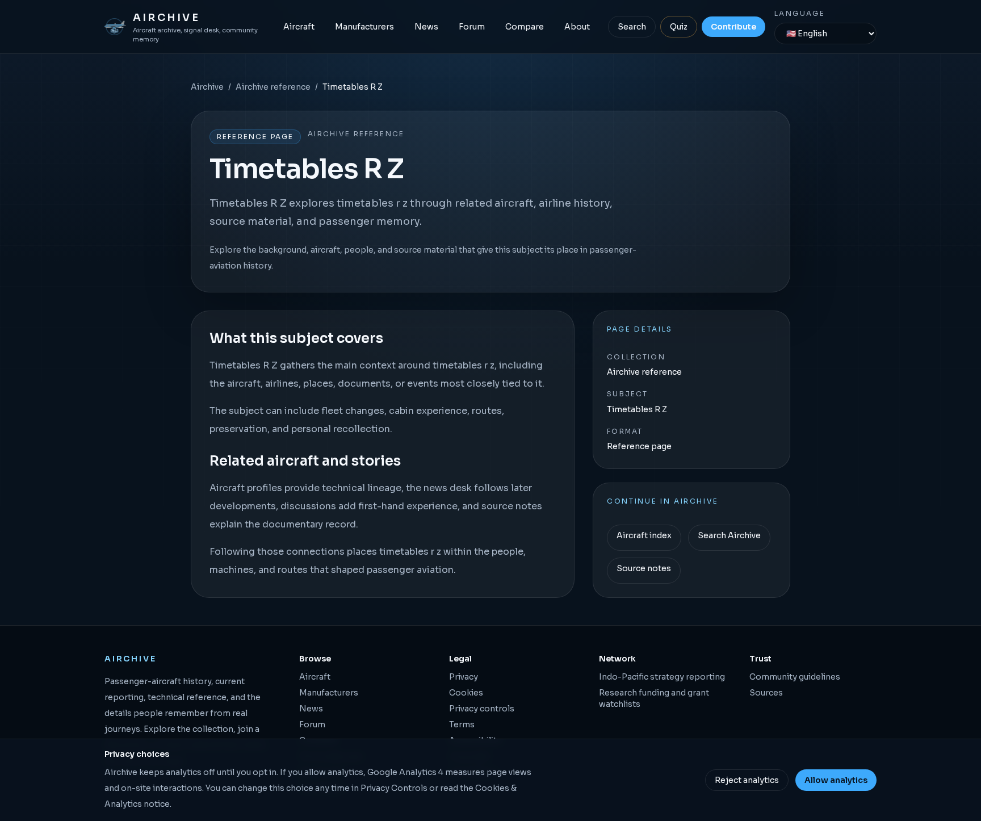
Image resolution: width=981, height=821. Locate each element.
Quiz (678, 27)
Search (632, 27)
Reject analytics (747, 780)
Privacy (463, 677)
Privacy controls (481, 708)
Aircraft (299, 27)
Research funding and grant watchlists (654, 698)
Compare (524, 27)
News (426, 27)
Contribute (733, 27)
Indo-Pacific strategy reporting (662, 677)
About (577, 27)
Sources (766, 693)
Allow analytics (835, 780)
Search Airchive (729, 535)
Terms (462, 724)
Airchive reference (273, 87)
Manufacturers (364, 27)
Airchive (207, 87)
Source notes (644, 568)
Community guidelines (794, 677)
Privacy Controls (393, 788)
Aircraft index (644, 535)
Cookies (466, 693)
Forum (472, 27)
